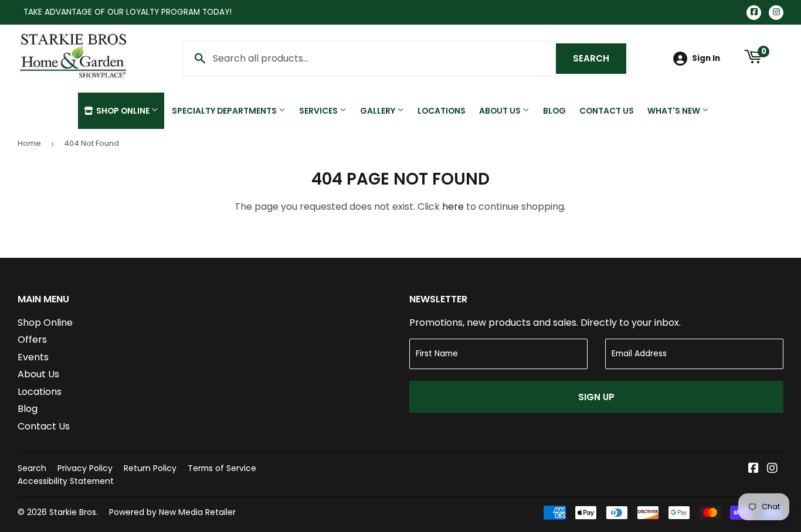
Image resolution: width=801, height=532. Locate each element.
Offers (32, 339)
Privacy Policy (85, 468)
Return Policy (150, 468)
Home (29, 143)
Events (33, 357)
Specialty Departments (225, 111)
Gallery (378, 111)
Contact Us (606, 111)
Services (319, 111)
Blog (554, 111)
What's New (674, 111)
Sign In (706, 58)
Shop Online (122, 111)
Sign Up (596, 397)
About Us (500, 111)
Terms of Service (222, 468)
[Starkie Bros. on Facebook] (753, 469)
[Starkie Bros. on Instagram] (772, 469)
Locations (442, 111)
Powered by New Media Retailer (172, 512)
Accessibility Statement (66, 481)
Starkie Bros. (73, 512)
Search (599, 58)
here (453, 206)
